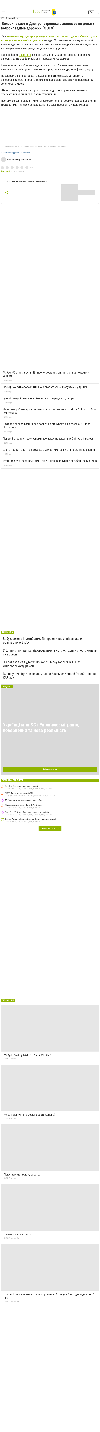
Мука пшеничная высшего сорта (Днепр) (29, 1114)
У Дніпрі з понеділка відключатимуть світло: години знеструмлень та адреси (50, 652)
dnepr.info (25, 55)
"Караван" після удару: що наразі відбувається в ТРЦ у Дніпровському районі (41, 664)
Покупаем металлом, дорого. (22, 1174)
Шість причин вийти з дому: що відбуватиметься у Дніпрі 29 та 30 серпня (49, 449)
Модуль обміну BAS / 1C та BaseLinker (27, 1055)
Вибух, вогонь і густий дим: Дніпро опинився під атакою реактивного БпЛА (42, 641)
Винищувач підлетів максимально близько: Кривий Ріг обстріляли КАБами (49, 676)
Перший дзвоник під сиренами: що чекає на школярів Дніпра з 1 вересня (49, 438)
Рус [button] (91, 12)
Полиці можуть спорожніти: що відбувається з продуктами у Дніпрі (45, 387)
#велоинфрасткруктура (10, 153)
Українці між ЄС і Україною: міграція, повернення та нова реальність (41, 727)
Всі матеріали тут (50, 769)
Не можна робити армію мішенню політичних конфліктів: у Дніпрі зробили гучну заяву (50, 411)
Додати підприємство (50, 828)
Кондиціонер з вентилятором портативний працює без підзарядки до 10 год (49, 1296)
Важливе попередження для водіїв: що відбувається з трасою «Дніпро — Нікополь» (48, 425)
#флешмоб (25, 153)
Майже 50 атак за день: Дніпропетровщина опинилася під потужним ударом (46, 374)
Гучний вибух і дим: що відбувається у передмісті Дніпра (38, 398)
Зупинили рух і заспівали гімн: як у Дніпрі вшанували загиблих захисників (50, 461)
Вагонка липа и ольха (17, 1234)
